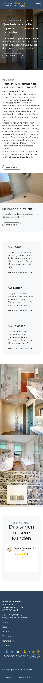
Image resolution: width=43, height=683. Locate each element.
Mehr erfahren (19, 272)
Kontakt (12, 55)
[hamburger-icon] (38, 3)
